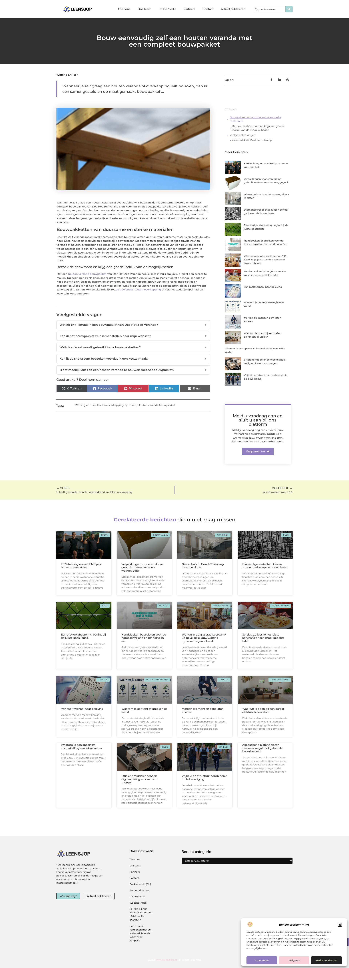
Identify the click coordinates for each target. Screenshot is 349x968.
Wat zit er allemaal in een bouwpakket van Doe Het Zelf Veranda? (133, 324)
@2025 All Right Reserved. (174, 959)
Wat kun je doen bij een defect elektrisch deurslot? (263, 710)
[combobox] (269, 9)
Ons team (144, 9)
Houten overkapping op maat (116, 405)
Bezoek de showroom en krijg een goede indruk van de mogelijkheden (258, 128)
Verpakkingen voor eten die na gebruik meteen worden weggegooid (142, 567)
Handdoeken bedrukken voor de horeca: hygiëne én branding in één (143, 638)
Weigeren (294, 960)
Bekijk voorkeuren (326, 960)
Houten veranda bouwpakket (156, 405)
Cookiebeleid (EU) (140, 884)
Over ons (124, 9)
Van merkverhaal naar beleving (263, 286)
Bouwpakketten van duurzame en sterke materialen (255, 119)
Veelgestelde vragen (242, 135)
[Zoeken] (289, 9)
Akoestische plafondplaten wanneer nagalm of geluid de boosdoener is (262, 748)
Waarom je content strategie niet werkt (144, 710)
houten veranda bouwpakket (87, 274)
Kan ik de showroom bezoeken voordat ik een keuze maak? (133, 358)
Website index (138, 902)
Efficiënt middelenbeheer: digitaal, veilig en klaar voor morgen (140, 779)
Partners (189, 9)
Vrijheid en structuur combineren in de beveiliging (205, 777)
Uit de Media (137, 896)
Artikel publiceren (233, 9)
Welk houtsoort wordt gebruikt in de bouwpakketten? (133, 347)
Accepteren (262, 960)
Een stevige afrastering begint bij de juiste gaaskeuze (83, 636)
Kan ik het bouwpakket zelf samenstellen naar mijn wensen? (133, 336)
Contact (208, 9)
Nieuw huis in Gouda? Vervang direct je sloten (203, 565)
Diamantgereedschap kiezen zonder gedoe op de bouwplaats (264, 565)
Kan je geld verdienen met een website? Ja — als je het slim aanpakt (141, 933)
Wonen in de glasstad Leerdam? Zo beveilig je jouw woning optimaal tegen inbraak (265, 260)
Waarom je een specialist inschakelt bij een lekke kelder (81, 746)
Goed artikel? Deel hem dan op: (252, 140)
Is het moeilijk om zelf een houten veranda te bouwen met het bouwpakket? (133, 370)
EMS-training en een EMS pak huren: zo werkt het (81, 565)
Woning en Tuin (67, 74)
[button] (340, 925)
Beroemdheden (139, 890)
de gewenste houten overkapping (138, 289)
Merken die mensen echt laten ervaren (203, 710)
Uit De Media (167, 9)
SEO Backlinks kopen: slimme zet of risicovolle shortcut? (141, 914)
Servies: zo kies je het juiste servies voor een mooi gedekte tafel (263, 638)
